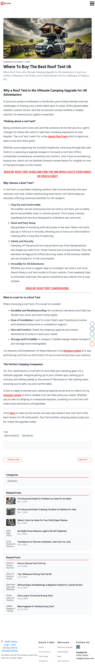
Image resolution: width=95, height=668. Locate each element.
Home (41, 647)
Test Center (44, 656)
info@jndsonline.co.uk (85, 658)
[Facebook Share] (92, 324)
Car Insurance (44, 652)
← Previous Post (12, 460)
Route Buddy (62, 652)
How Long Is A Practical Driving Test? (35, 595)
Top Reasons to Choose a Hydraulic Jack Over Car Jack (44, 542)
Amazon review (72, 350)
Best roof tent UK (12, 436)
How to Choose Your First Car (31, 563)
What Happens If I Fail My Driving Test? (35, 606)
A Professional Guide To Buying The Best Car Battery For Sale (46, 509)
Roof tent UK (27, 436)
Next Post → (84, 460)
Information (12, 481)
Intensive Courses (64, 647)
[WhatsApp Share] (92, 339)
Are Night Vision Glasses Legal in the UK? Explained (41, 531)
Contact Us (43, 661)
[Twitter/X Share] (92, 329)
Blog (59, 656)
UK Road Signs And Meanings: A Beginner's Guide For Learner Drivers (50, 585)
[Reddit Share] (92, 344)
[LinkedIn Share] (92, 334)
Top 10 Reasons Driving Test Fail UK (34, 574)
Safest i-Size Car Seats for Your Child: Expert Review (42, 520)
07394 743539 (82, 655)
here (12, 413)
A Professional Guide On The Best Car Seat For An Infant (44, 498)
